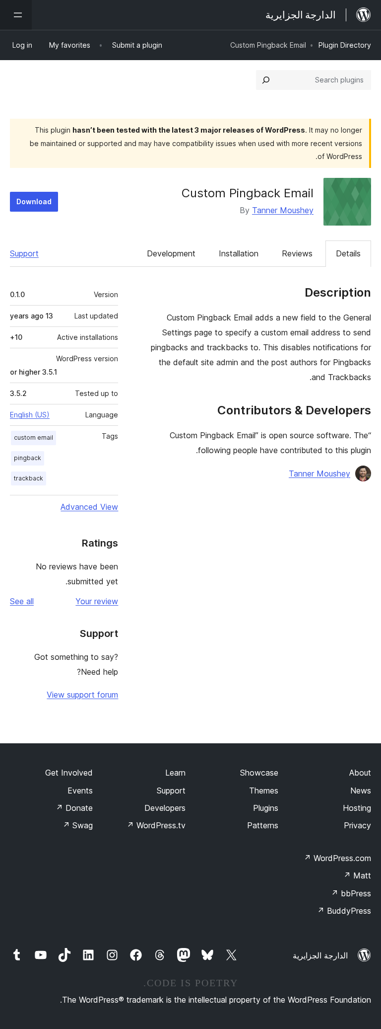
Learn (175, 773)
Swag (78, 825)
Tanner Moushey (283, 210)
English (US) (30, 414)
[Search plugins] (266, 80)
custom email (33, 437)
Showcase (259, 773)
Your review (96, 601)
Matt (357, 875)
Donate (74, 808)
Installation (238, 253)
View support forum (82, 695)
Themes (263, 790)
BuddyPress (344, 911)
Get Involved (69, 773)
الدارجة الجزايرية (320, 955)
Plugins (265, 808)
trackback (28, 478)
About (360, 773)
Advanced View (89, 507)
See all (22, 601)
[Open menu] (16, 15)
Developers (165, 808)
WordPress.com (337, 858)
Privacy (357, 825)
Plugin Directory (344, 45)
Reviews (297, 253)
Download (34, 201)
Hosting (357, 808)
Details (348, 253)
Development (171, 253)
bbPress (351, 893)
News (360, 790)
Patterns (262, 825)
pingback (27, 458)
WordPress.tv (156, 825)
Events (80, 790)
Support (24, 253)
